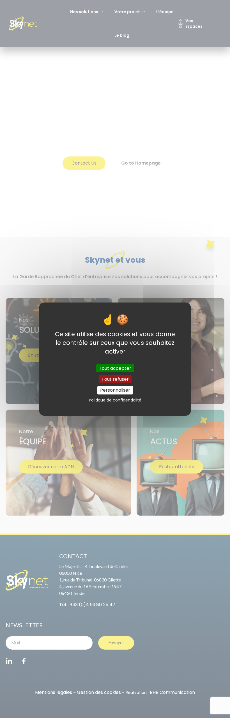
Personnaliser (115, 390)
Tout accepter (115, 368)
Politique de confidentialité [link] (115, 400)
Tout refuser (115, 379)
